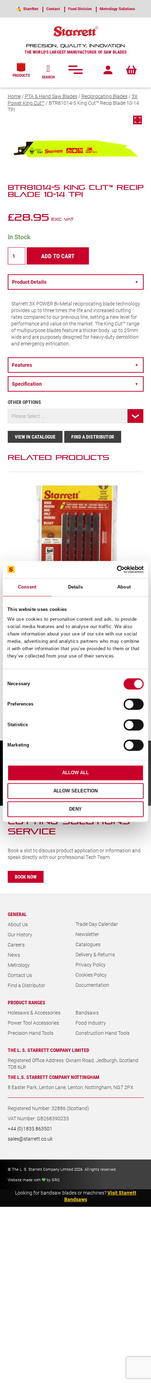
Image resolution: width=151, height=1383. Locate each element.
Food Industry (91, 1022)
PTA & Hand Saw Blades (51, 96)
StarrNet (30, 8)
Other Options (24, 402)
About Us (18, 924)
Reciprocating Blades (104, 96)
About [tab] (124, 587)
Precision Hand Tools (30, 1033)
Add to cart (57, 256)
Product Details (75, 281)
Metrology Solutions (117, 8)
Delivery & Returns (95, 954)
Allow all (75, 773)
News (14, 954)
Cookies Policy (91, 974)
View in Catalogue (35, 436)
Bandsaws (87, 1012)
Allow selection (75, 791)
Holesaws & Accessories (34, 1012)
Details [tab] (75, 587)
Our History (20, 934)
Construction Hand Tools (103, 1033)
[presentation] (117, 460)
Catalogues (88, 944)
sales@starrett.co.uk (30, 1138)
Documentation (92, 985)
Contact (53, 8)
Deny (75, 809)
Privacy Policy (91, 964)
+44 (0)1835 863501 (30, 1128)
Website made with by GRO (33, 1179)
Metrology (19, 965)
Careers (16, 944)
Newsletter (87, 934)
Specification (75, 383)
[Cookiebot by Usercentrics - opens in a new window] (113, 569)
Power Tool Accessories (33, 1022)
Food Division (80, 8)
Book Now (26, 876)
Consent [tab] (27, 587)
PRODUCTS (21, 75)
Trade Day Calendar (97, 924)
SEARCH (48, 77)
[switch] (134, 704)
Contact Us (20, 975)
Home (14, 96)
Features (75, 365)
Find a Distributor (92, 436)
